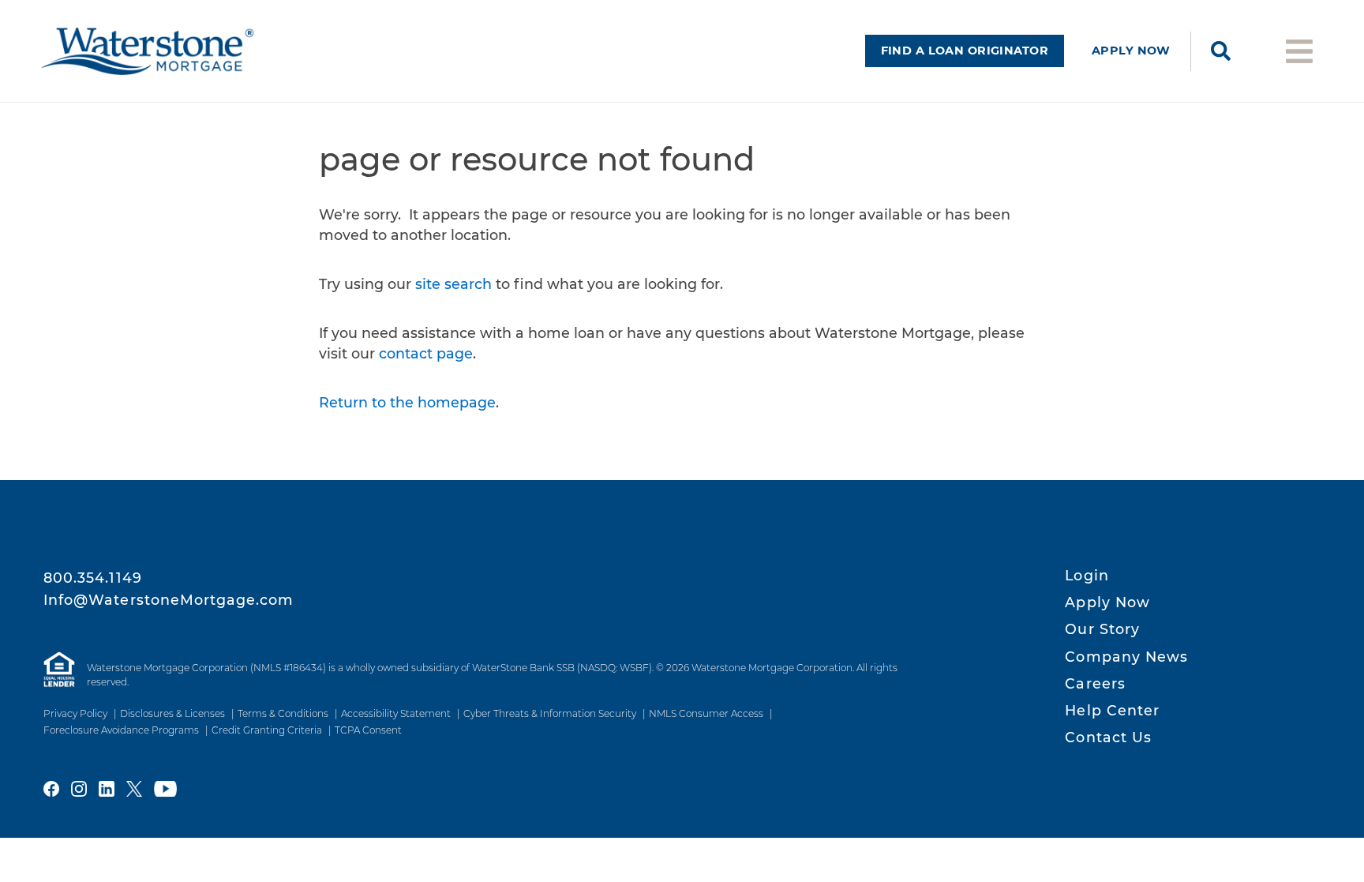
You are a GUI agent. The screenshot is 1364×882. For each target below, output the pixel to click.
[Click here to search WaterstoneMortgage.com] (1220, 51)
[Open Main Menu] (1299, 50)
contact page (426, 353)
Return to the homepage (407, 402)
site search (453, 284)
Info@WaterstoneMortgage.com (168, 599)
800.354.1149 (92, 577)
